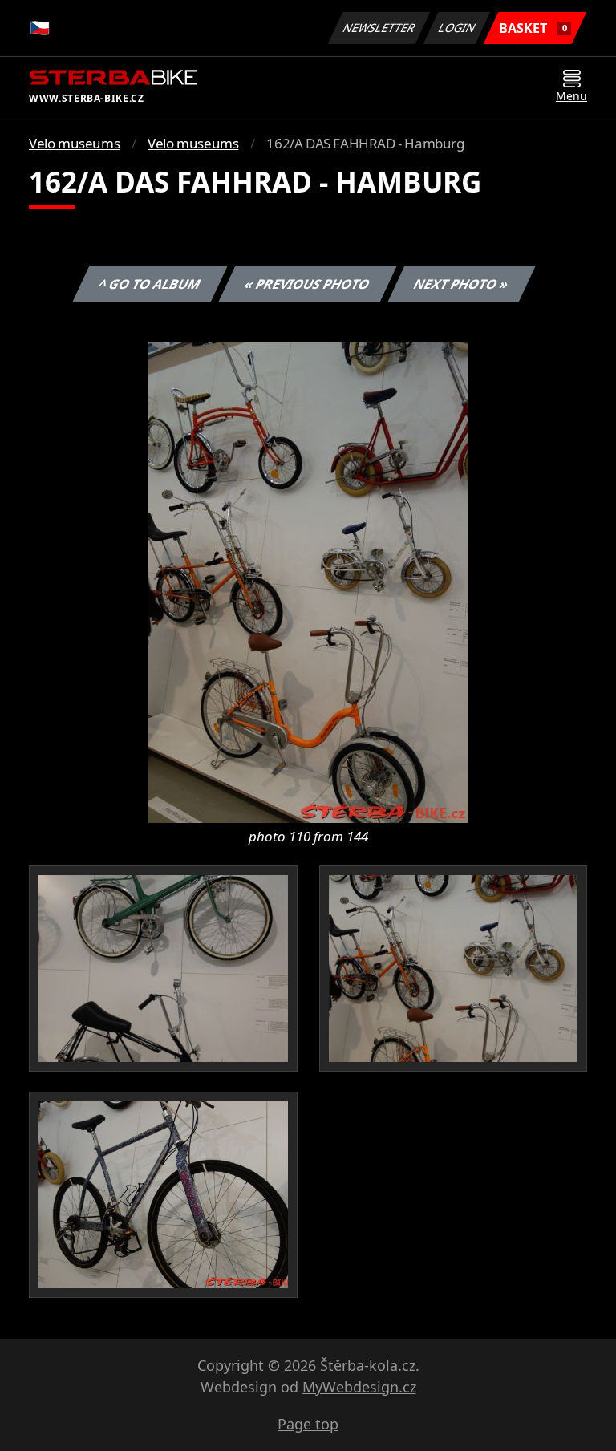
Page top (308, 1423)
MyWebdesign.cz (359, 1386)
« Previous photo (307, 284)
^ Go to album (150, 284)
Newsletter (379, 27)
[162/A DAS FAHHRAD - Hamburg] (308, 581)
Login (457, 27)
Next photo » (462, 284)
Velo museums (74, 143)
